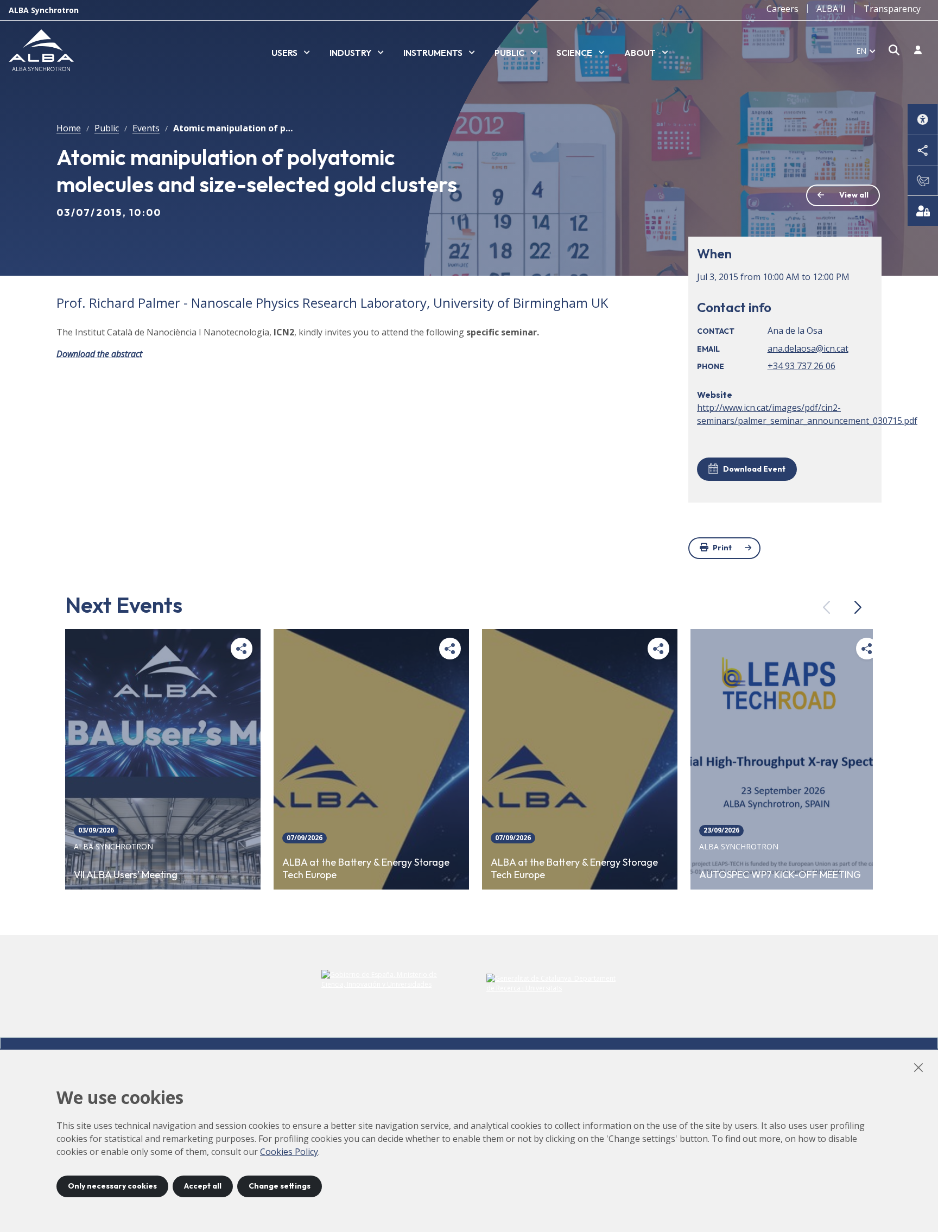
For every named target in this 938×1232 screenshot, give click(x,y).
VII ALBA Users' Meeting (126, 875)
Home (68, 128)
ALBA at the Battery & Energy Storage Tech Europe (365, 868)
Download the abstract (99, 354)
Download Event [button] (754, 469)
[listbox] (290, 53)
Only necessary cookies (112, 1186)
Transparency (892, 9)
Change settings (279, 1186)
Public (106, 128)
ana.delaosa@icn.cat (808, 348)
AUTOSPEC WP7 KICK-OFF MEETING (780, 875)
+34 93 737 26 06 (801, 366)
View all (854, 195)
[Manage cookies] (923, 210)
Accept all (202, 1186)
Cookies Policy (289, 1152)
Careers (782, 9)
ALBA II (831, 9)
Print (722, 548)
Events (146, 128)
